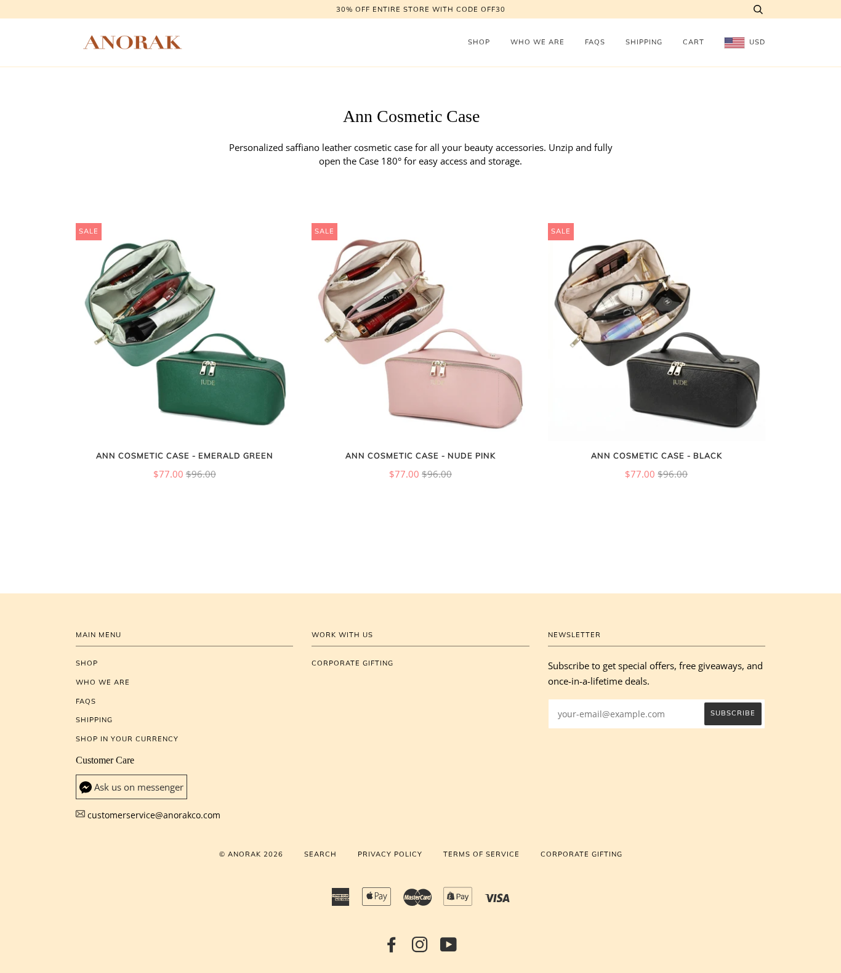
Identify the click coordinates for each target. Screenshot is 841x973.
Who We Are (537, 42)
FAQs (595, 42)
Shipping (644, 42)
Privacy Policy (390, 854)
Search (320, 854)
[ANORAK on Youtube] (448, 948)
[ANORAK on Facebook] (392, 948)
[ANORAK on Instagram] (420, 948)
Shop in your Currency (127, 739)
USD (756, 42)
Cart (693, 42)
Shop (479, 42)
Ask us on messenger (138, 787)
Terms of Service (481, 854)
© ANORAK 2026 (251, 854)
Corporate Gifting (352, 663)
